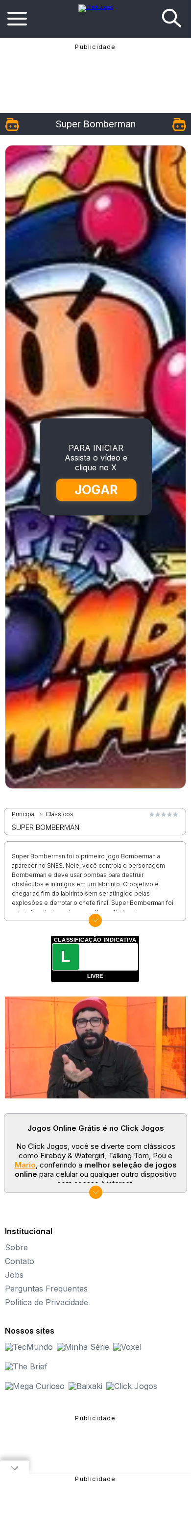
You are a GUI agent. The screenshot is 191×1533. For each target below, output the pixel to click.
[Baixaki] (85, 1386)
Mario (25, 1164)
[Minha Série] (83, 1347)
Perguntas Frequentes (46, 1288)
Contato (19, 1261)
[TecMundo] (29, 1347)
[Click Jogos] (95, 7)
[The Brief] (26, 1366)
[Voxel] (127, 1347)
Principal (24, 814)
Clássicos (59, 814)
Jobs (14, 1275)
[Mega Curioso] (35, 1386)
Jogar (96, 490)
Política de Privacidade (46, 1302)
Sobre (16, 1247)
